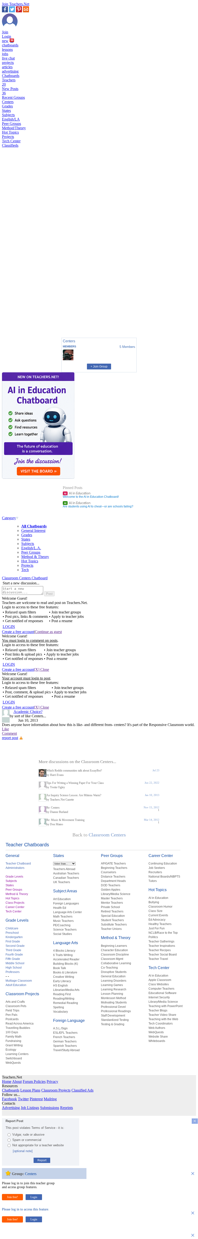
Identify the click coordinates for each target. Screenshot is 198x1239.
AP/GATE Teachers (113, 863)
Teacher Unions (111, 929)
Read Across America (20, 1023)
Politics (153, 937)
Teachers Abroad (64, 869)
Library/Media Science (115, 894)
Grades (7, 106)
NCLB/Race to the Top (163, 932)
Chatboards (10, 76)
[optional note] (23, 1151)
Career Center (15, 907)
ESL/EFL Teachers (65, 1032)
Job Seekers (156, 868)
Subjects (8, 115)
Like (5, 729)
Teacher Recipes (159, 950)
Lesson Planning (112, 993)
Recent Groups (13, 97)
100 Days (12, 1032)
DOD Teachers (110, 885)
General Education (113, 976)
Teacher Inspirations (161, 946)
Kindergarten (14, 937)
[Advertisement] (22, 317)
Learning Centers (17, 1054)
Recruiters (155, 872)
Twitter (23, 1099)
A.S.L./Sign (60, 1028)
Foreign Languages (66, 903)
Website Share (158, 1036)
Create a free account (18, 632)
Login (6, 36)
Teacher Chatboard (18, 863)
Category (9, 518)
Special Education (113, 916)
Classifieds (10, 145)
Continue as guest (48, 632)
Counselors (108, 872)
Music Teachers (63, 921)
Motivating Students (114, 1002)
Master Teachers (112, 898)
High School (14, 967)
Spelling (58, 1007)
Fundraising (13, 1041)
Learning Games (112, 985)
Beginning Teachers (114, 868)
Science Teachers (65, 929)
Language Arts (65, 943)
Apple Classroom (159, 980)
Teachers (8, 82)
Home (6, 1081)
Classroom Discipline (115, 954)
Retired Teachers (112, 911)
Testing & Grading (112, 1024)
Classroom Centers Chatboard (25, 578)
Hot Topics (10, 132)
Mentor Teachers (112, 902)
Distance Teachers (113, 876)
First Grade (13, 941)
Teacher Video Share (162, 1015)
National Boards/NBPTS (164, 876)
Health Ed (59, 908)
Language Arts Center (67, 912)
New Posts (10, 91)
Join (5, 32)
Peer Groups (11, 124)
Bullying (153, 902)
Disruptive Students (114, 972)
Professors (13, 972)
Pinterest (36, 1099)
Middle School (15, 963)
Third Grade (13, 950)
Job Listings (30, 1108)
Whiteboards (156, 1041)
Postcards (12, 1019)
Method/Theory (14, 128)
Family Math (13, 1036)
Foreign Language (69, 1020)
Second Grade (15, 946)
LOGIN (9, 627)
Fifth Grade (13, 959)
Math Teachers (62, 916)
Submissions (49, 1108)
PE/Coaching (62, 925)
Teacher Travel (158, 959)
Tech (25, 570)
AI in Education (77, 493)
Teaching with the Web (163, 1019)
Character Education (114, 950)
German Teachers (65, 1041)
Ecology (11, 1049)
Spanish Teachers (65, 1046)
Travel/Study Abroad (66, 1050)
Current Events (158, 915)
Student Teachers (112, 920)
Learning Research (113, 989)
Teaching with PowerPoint (165, 1006)
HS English (60, 985)
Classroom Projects (22, 994)
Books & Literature (65, 972)
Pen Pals (11, 1015)
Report (41, 1160)
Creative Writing (63, 977)
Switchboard (14, 1058)
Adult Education (16, 985)
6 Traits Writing (63, 955)
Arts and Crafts (15, 1001)
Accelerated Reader (66, 959)
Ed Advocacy (156, 919)
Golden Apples (110, 889)
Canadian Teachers (66, 878)
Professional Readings (116, 1011)
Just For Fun (156, 928)
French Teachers (64, 1037)
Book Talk (59, 968)
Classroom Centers (107, 834)
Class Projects (15, 902)
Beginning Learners (114, 946)
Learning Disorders (113, 980)
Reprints (66, 1108)
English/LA (11, 119)
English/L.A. (31, 548)
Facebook (9, 1099)
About (17, 1081)
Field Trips (12, 1010)
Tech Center (11, 141)
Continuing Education (162, 863)
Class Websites (158, 984)
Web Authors (156, 1028)
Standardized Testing (115, 1020)
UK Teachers (61, 882)
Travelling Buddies (18, 1028)
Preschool (12, 932)
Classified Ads (82, 1090)
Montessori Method (113, 998)
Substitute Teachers (114, 924)
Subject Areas (65, 891)
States (6, 110)
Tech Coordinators (160, 1023)
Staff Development (113, 1015)
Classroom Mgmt (112, 959)
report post (10, 738)
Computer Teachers (161, 988)
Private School (110, 907)
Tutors (152, 881)
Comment (9, 733)
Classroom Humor (160, 906)
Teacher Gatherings (161, 941)
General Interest (33, 530)
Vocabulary (60, 1011)
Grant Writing (14, 1045)
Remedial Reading (65, 1003)
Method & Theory (35, 557)
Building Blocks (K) (65, 963)
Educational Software (162, 993)
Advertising (11, 1108)
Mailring (50, 1099)
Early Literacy (62, 981)
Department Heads (113, 881)
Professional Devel (113, 1007)
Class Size (155, 911)
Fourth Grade (14, 954)
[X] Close (41, 669)
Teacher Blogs (157, 1010)
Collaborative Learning (116, 963)
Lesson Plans (30, 1090)
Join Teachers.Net (15, 4)
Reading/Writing (63, 998)
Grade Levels (14, 876)
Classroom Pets (16, 1006)
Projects (8, 137)
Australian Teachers (66, 873)
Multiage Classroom (19, 980)
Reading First (62, 994)
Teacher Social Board (162, 954)
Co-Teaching (109, 967)
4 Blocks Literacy (64, 950)
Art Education (62, 899)
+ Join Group (99, 366)
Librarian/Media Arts (66, 990)
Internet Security (159, 997)
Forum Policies (34, 1081)
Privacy (52, 1081)
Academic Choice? (28, 712)
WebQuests (13, 1062)
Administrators (15, 868)
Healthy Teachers (159, 924)
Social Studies (62, 934)
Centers (8, 102)
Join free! (12, 1197)
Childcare (12, 928)
